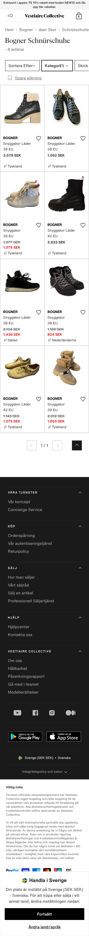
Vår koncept (19, 502)
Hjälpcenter (18, 627)
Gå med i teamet (23, 684)
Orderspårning (21, 535)
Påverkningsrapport (26, 676)
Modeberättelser (23, 692)
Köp (11, 526)
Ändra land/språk (44, 927)
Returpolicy (18, 551)
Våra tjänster (23, 493)
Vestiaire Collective (29, 651)
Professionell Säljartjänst (31, 601)
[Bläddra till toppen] (77, 445)
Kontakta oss (20, 635)
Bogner (26, 30)
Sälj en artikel (20, 593)
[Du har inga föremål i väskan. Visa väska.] (78, 15)
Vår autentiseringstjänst (30, 543)
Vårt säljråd (18, 585)
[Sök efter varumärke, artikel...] (10, 15)
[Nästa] (57, 445)
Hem (9, 30)
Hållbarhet (17, 668)
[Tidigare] (32, 445)
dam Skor (47, 30)
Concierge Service (25, 510)
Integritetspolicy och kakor (42, 771)
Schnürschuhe (75, 30)
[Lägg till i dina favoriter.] (39, 138)
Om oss (15, 660)
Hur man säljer (21, 577)
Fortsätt (44, 914)
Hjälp (14, 618)
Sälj (12, 568)
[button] (78, 15)
